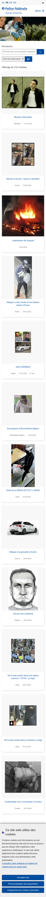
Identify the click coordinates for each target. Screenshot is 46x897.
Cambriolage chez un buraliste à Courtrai (23, 802)
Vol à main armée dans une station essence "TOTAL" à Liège (23, 676)
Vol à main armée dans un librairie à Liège (23, 740)
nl (3, 3)
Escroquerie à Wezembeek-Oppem (23, 428)
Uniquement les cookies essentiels (23, 890)
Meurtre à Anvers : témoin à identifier (23, 179)
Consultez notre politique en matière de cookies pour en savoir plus (19, 865)
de (10, 3)
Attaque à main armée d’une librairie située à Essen (23, 303)
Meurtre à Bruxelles (23, 117)
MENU (38, 11)
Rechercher (7, 46)
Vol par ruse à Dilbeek (23, 614)
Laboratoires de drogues (23, 240)
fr (7, 3)
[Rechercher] (40, 51)
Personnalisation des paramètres (23, 884)
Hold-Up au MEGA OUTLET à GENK (23, 490)
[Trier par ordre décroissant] (28, 59)
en (14, 3)
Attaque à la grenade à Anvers (23, 552)
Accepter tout (23, 877)
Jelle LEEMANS (23, 367)
